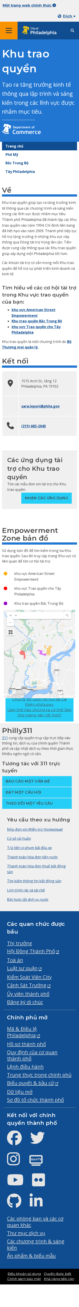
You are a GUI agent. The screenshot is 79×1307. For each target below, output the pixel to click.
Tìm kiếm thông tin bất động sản (34, 880)
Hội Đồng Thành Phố (31, 951)
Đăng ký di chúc (25, 1002)
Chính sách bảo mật (24, 1279)
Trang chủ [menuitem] (14, 146)
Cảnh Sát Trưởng (26, 985)
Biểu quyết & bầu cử (30, 1082)
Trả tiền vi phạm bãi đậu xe (29, 847)
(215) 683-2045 (33, 426)
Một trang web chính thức (27, 5)
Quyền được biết (57, 1274)
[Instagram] (17, 1162)
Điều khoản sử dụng (24, 1274)
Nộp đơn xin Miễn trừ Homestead (35, 829)
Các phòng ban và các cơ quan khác (35, 1221)
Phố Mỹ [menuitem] (11, 154)
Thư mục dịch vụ (26, 1233)
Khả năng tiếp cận (59, 1279)
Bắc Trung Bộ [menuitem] (17, 163)
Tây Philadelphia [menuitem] (20, 171)
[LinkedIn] (40, 1204)
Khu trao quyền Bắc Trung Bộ (37, 321)
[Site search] (72, 30)
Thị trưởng (19, 943)
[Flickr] (42, 1183)
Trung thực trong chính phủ (39, 1074)
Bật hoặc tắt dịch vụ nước (27, 899)
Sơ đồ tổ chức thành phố (35, 1099)
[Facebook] (18, 1141)
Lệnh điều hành (25, 1066)
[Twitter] (41, 1141)
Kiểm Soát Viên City (29, 977)
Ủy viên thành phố (28, 993)
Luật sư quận (22, 968)
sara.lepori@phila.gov (40, 406)
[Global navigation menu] (9, 30)
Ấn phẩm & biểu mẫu (31, 1255)
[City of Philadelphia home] (40, 30)
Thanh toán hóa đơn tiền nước (32, 857)
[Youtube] (19, 1183)
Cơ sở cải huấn (19, 838)
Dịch (68, 16)
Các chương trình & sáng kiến (35, 1244)
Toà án (15, 960)
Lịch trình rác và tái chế (26, 890)
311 (5, 737)
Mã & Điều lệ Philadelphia (22, 1032)
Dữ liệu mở (19, 1091)
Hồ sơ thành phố (26, 1044)
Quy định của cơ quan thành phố (32, 1055)
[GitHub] (17, 1204)
